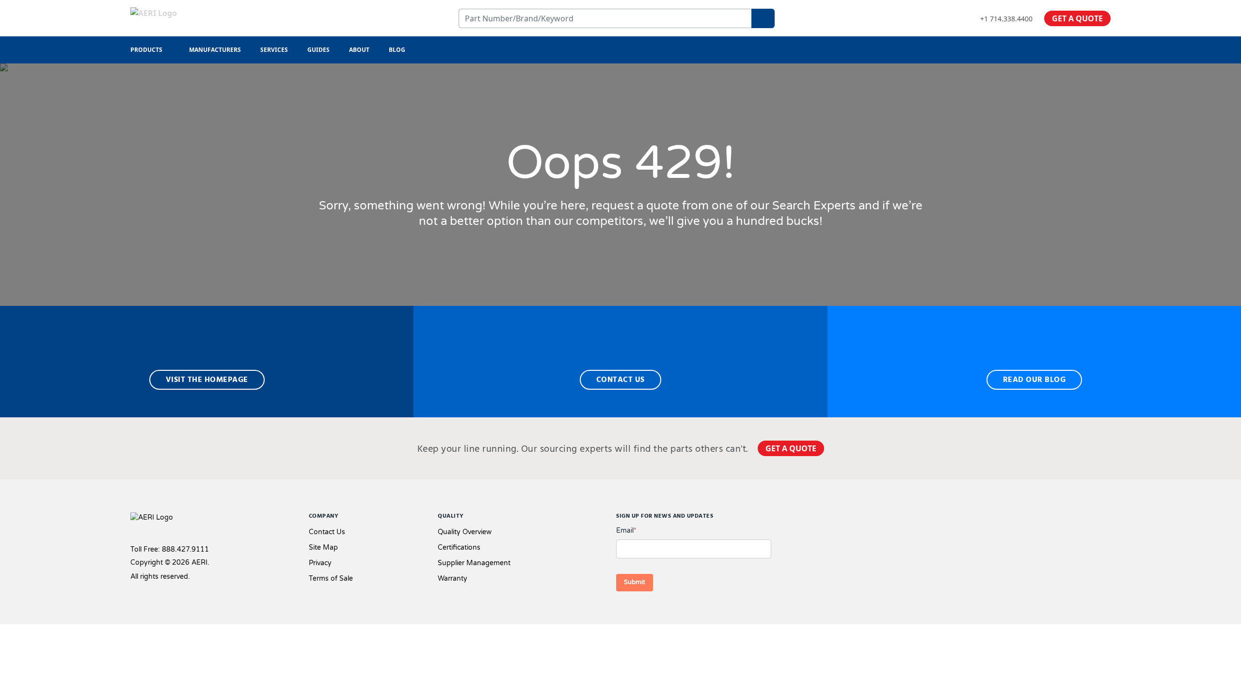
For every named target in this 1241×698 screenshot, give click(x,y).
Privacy (320, 563)
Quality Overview (465, 532)
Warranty (452, 578)
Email (626, 530)
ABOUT (359, 50)
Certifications (459, 547)
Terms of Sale (331, 578)
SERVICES (274, 50)
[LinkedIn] (1091, 518)
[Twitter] (1076, 518)
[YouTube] (1107, 518)
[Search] (763, 18)
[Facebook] (1058, 518)
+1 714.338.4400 (1006, 18)
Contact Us (327, 532)
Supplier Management (474, 563)
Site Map (323, 547)
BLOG (397, 50)
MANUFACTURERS (215, 50)
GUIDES (318, 50)
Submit (634, 582)
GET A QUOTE (1077, 18)
